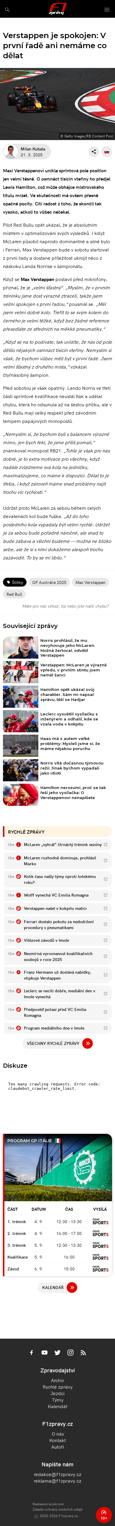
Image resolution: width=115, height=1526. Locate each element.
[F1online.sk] (57, 8)
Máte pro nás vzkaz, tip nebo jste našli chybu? (65, 606)
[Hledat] (7, 9)
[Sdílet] (93, 151)
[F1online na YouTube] (44, 1353)
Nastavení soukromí (48, 1503)
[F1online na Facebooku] (31, 1353)
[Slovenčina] (106, 151)
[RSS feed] (83, 1353)
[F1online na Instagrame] (70, 1353)
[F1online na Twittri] (57, 1353)
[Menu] (107, 10)
